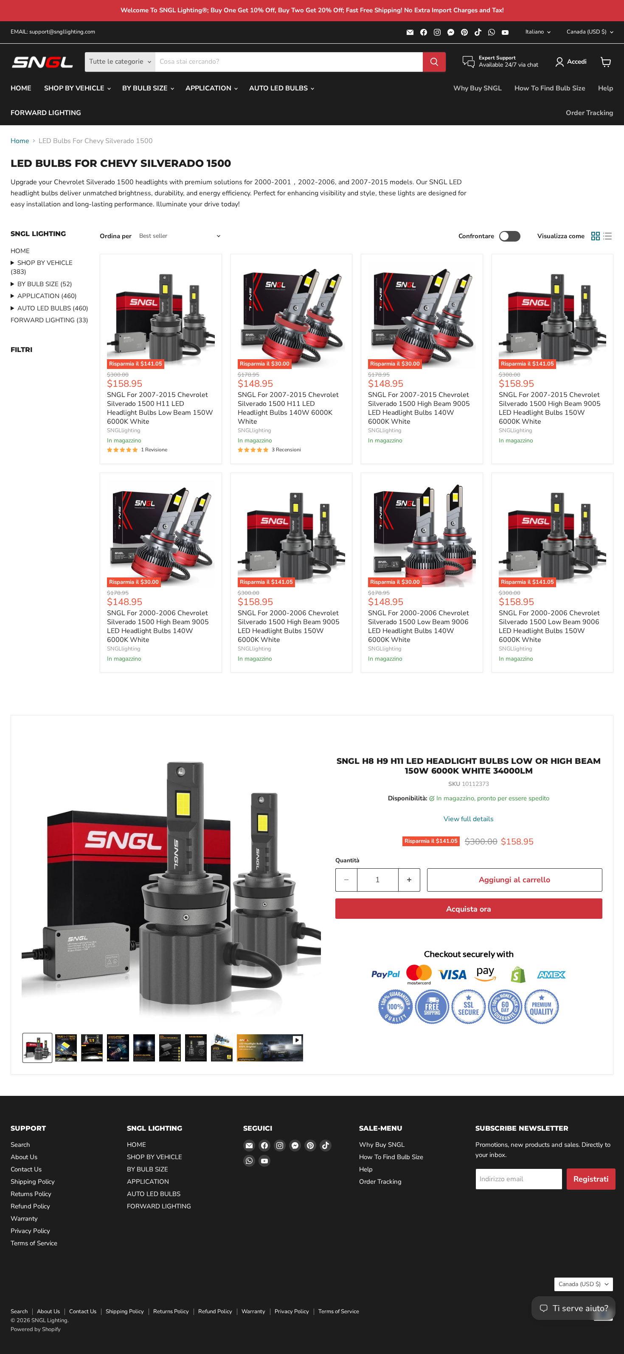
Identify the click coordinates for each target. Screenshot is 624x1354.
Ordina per (116, 236)
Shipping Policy (33, 1181)
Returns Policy (31, 1194)
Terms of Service (34, 1243)
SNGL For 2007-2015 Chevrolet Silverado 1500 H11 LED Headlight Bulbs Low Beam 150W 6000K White (160, 408)
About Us (24, 1157)
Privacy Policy (30, 1231)
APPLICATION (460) (47, 296)
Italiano (535, 32)
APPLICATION (209, 88)
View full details (469, 819)
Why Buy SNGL (477, 88)
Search (20, 1144)
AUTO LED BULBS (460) (52, 308)
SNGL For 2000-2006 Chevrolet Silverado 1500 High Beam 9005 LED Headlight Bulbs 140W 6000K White (158, 626)
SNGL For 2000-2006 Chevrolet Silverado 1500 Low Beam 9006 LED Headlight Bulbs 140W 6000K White (418, 626)
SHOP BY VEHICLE (75, 88)
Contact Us (26, 1169)
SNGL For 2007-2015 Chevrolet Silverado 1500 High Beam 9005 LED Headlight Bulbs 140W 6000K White (419, 408)
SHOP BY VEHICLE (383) (42, 267)
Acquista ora (468, 909)
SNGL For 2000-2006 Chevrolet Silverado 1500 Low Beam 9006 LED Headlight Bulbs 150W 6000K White (549, 626)
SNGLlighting (124, 430)
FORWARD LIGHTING (46, 113)
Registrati (591, 1179)
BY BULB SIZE (145, 88)
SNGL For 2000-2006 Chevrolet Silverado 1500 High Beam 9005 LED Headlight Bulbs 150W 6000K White (289, 626)
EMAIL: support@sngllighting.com (53, 32)
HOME (21, 88)
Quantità (347, 860)
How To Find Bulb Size (549, 88)
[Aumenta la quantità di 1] (409, 880)
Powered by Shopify (36, 1329)
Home (20, 141)
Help (605, 88)
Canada (587, 32)
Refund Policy (30, 1206)
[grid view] (596, 236)
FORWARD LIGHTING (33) (49, 320)
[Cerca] (434, 62)
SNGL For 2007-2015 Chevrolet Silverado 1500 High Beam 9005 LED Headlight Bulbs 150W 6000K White (550, 408)
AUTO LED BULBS (279, 88)
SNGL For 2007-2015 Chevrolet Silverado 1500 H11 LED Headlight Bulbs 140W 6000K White (288, 408)
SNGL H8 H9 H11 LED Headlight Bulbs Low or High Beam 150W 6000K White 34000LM (469, 766)
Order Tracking (589, 113)
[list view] (607, 236)
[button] (572, 62)
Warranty (24, 1218)
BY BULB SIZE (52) (44, 284)
